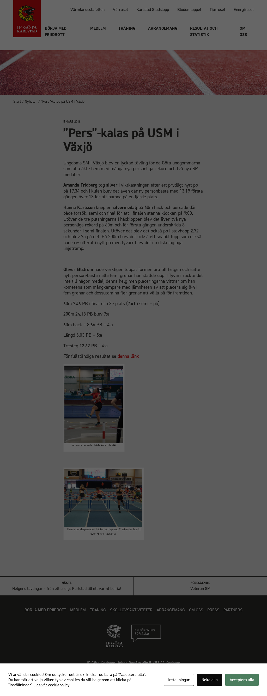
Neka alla (210, 679)
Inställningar (179, 679)
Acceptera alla (242, 679)
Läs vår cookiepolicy (51, 685)
